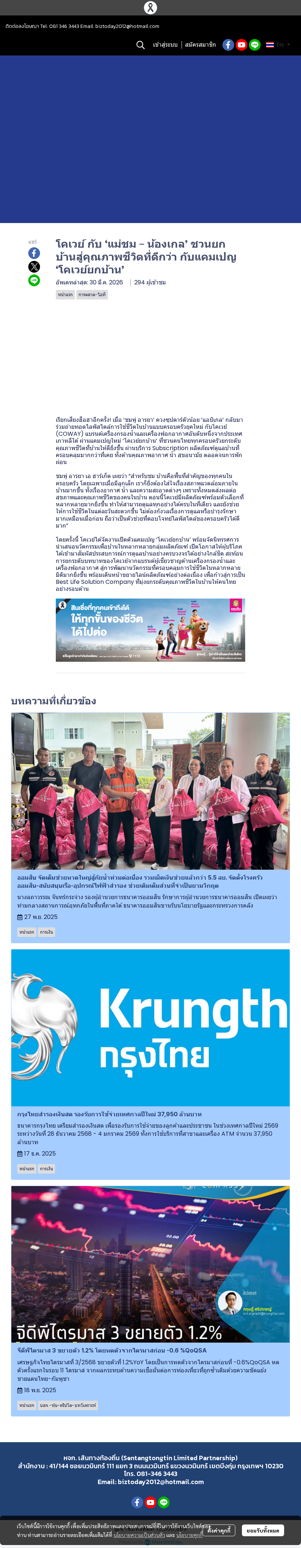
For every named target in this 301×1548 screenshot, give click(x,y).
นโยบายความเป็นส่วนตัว (139, 1534)
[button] (140, 45)
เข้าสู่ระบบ (165, 44)
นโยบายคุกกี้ (189, 1534)
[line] (255, 45)
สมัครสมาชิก (200, 44)
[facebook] (228, 45)
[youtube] (241, 45)
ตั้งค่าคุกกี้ (219, 1530)
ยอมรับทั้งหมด (263, 1530)
